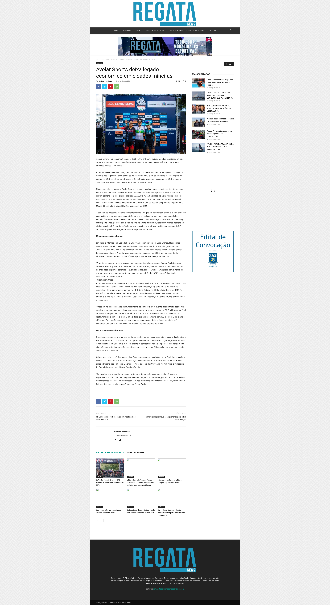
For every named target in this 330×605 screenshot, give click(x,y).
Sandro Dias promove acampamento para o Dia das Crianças (166, 418)
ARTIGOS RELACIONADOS (110, 452)
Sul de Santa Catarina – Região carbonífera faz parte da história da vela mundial (171, 512)
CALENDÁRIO (126, 30)
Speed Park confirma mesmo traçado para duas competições (219, 133)
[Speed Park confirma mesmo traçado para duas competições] (198, 134)
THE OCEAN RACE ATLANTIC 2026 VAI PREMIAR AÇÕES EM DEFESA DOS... (219, 108)
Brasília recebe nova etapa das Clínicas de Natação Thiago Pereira (220, 82)
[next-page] (102, 520)
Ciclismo (105, 59)
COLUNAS (139, 30)
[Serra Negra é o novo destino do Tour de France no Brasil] (110, 498)
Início (98, 59)
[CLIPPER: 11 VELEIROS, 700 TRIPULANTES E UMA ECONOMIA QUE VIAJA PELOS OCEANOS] (198, 96)
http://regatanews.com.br (122, 435)
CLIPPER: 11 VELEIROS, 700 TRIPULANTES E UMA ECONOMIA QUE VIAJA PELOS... (220, 95)
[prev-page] (97, 520)
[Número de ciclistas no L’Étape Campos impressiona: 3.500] (172, 468)
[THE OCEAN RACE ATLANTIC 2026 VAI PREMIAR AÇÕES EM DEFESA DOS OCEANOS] (198, 109)
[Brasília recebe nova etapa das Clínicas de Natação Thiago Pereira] (198, 82)
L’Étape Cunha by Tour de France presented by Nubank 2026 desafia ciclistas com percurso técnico (140, 482)
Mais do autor (135, 452)
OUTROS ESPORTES (175, 30)
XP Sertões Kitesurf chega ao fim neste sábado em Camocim (116, 418)
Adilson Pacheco (105, 81)
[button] (231, 31)
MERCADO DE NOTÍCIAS (155, 30)
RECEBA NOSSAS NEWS (195, 30)
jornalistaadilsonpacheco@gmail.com (168, 589)
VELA (116, 30)
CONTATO (212, 30)
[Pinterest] (110, 86)
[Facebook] (98, 86)
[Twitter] (104, 86)
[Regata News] (165, 13)
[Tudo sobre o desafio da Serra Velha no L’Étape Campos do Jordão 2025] (141, 498)
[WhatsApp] (116, 86)
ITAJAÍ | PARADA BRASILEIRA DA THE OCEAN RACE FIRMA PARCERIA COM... (220, 146)
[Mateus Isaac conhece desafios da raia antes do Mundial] (198, 122)
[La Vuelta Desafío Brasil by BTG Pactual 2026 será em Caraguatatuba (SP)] (110, 468)
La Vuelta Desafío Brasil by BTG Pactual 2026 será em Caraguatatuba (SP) (110, 482)
